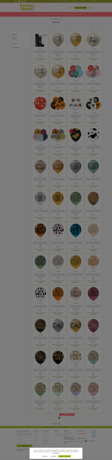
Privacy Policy (56, 453)
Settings (53, 456)
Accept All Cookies (64, 456)
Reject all (45, 456)
